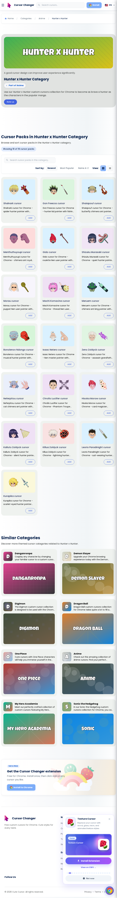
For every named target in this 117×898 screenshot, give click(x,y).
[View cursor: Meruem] (97, 297)
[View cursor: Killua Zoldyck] (58, 444)
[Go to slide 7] (79, 873)
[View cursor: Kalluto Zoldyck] (19, 444)
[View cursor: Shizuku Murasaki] (97, 249)
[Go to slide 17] (98, 873)
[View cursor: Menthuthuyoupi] (19, 249)
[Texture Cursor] (88, 844)
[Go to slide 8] (81, 873)
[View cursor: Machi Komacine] (58, 297)
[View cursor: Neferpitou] (19, 395)
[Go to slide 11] (87, 873)
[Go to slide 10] (85, 873)
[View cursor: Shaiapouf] (97, 200)
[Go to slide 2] (70, 873)
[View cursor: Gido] (58, 249)
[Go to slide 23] (109, 873)
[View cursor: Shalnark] (19, 200)
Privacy (88, 891)
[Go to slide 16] (96, 873)
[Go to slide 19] (102, 873)
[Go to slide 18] (100, 873)
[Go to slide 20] (104, 873)
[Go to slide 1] (67, 873)
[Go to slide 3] (72, 873)
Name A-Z (83, 168)
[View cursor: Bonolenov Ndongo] (19, 346)
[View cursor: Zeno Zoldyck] (97, 346)
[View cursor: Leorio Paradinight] (97, 444)
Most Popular (67, 168)
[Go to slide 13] (91, 873)
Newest (52, 168)
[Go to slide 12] (89, 873)
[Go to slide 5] (76, 873)
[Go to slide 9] (83, 873)
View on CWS (87, 867)
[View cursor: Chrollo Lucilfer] (58, 395)
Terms (98, 891)
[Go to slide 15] (94, 873)
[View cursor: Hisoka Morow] (97, 395)
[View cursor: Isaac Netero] (58, 346)
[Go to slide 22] (107, 873)
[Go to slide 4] (74, 873)
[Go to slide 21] (105, 873)
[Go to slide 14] (92, 873)
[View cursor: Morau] (19, 297)
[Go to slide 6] (78, 873)
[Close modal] (90, 430)
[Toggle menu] (3, 5)
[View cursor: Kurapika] (19, 493)
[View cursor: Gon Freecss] (58, 200)
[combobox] (61, 5)
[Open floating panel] (109, 890)
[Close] (109, 819)
